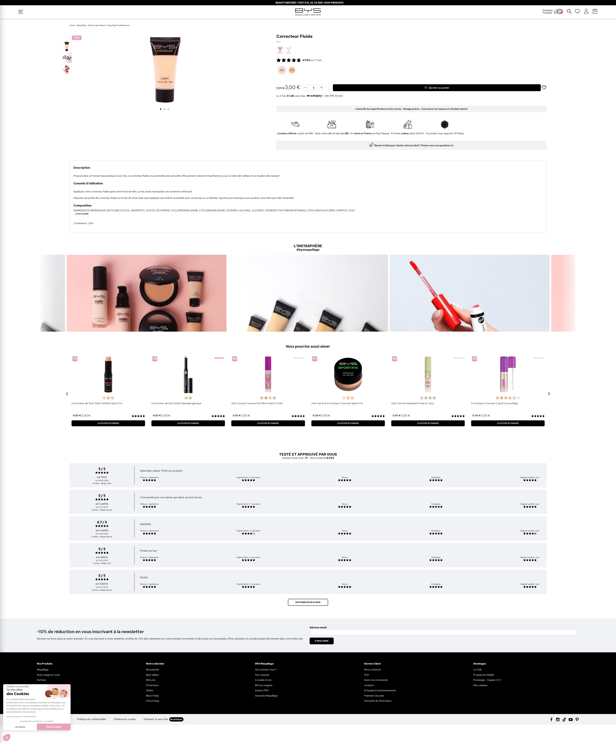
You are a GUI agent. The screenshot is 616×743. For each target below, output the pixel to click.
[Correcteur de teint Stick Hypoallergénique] (188, 374)
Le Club (477, 669)
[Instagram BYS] (558, 719)
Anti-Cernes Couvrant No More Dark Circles (256, 403)
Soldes (149, 690)
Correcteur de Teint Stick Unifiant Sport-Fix (97, 403)
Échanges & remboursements (380, 690)
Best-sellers (152, 675)
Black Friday (152, 695)
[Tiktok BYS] (564, 720)
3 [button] (168, 109)
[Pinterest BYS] (577, 719)
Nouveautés (152, 669)
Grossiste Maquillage (266, 695)
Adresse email (318, 627)
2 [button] (164, 109)
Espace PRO (262, 690)
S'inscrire (322, 641)
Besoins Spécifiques (96, 25)
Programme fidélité (483, 675)
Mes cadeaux (480, 685)
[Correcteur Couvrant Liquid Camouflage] (508, 374)
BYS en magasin (263, 685)
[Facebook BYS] (551, 719)
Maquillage (81, 25)
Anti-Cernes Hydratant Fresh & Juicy (412, 403)
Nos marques (262, 675)
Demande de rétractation (377, 700)
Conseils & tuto (263, 680)
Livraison (369, 685)
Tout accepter (53, 726)
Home (72, 25)
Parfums (41, 680)
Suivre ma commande (376, 680)
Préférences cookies (125, 719)
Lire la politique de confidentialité (21, 716)
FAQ (366, 675)
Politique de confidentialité (91, 719)
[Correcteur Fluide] (66, 46)
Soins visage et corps (48, 675)
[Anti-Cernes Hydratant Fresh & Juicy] (428, 374)
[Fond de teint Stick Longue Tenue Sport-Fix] (108, 374)
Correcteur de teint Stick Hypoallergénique (176, 403)
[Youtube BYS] (571, 719)
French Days (152, 700)
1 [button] (160, 109)
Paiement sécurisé (374, 695)
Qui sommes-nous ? (266, 669)
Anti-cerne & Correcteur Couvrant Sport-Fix (337, 403)
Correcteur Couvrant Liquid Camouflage (494, 403)
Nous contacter (372, 669)
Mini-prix (150, 680)
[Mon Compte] (586, 11)
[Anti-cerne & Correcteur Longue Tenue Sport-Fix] (348, 374)
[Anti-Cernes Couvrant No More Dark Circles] (268, 374)
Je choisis (20, 726)
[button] (7, 737)
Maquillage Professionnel (118, 25)
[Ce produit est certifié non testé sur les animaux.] (280, 50)
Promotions (152, 685)
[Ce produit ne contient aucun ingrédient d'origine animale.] (288, 50)
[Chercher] (567, 12)
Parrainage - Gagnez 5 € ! (487, 680)
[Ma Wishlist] (577, 12)
